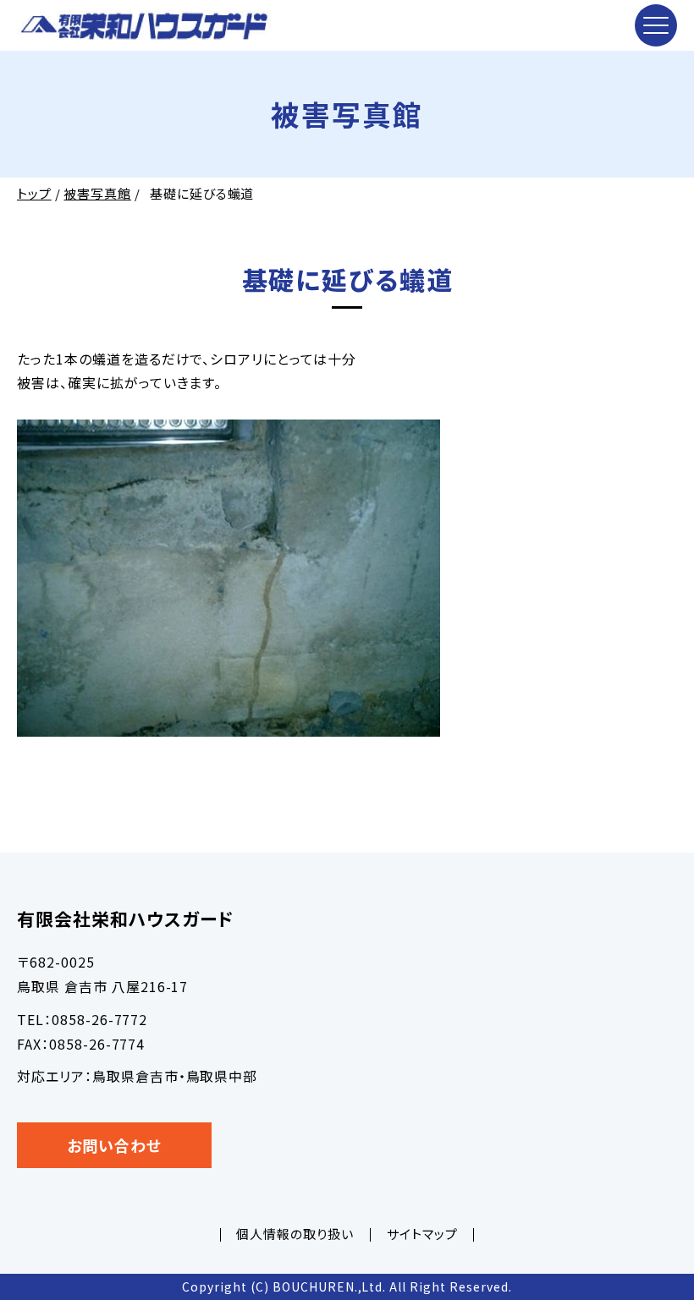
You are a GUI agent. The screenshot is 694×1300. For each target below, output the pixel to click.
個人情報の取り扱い (295, 1233)
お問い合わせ (114, 1145)
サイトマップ (422, 1233)
